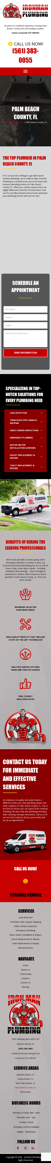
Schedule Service (25, 894)
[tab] (25, 413)
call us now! (25, 868)
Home (7, 122)
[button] (25, 71)
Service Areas (17, 122)
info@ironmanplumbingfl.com (25, 1053)
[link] (25, 917)
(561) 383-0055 (25, 1048)
